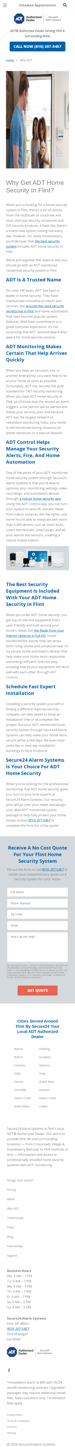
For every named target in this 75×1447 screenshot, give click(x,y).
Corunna (19, 1065)
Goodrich (45, 1057)
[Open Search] (65, 5)
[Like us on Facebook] (9, 1371)
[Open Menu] (5, 5)
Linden (43, 1106)
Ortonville (20, 1090)
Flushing (44, 1049)
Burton (18, 1049)
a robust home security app (40, 498)
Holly (17, 1073)
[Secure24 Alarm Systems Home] (37, 18)
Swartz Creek (22, 1098)
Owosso (44, 1065)
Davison (44, 1090)
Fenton (18, 1082)
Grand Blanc (47, 1082)
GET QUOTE (37, 990)
